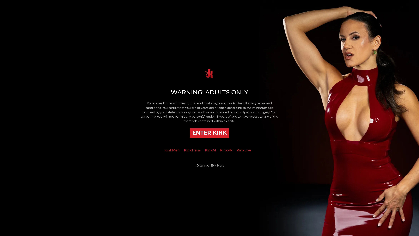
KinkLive (244, 150)
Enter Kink (209, 133)
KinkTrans (192, 150)
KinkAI (210, 150)
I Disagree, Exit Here (209, 165)
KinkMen (172, 150)
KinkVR (226, 150)
